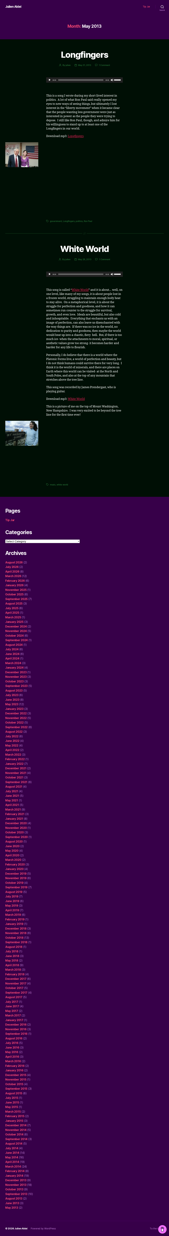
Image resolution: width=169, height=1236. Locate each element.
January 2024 (14, 667)
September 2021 (16, 782)
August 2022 (14, 731)
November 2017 (15, 983)
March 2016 (13, 1061)
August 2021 (13, 786)
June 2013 (12, 1203)
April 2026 (12, 571)
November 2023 (16, 676)
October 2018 (14, 937)
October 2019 (14, 882)
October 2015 (14, 1084)
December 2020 (16, 823)
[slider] (117, 79)
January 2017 (14, 1020)
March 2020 (13, 859)
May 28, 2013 (84, 259)
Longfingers (84, 54)
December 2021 (15, 768)
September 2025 (16, 599)
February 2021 (14, 814)
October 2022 (14, 722)
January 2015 (14, 1120)
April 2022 (12, 750)
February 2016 (15, 1066)
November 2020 (16, 828)
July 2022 (11, 736)
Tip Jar (146, 6)
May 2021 (11, 800)
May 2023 (11, 704)
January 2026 (14, 585)
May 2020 (11, 850)
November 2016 (16, 1029)
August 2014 (13, 1143)
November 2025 (16, 590)
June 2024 (12, 654)
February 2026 (15, 580)
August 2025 (14, 603)
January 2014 (14, 1175)
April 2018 (12, 965)
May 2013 (11, 1207)
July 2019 (11, 896)
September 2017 (16, 992)
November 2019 (16, 878)
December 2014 (16, 1125)
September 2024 (16, 640)
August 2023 (14, 690)
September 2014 (16, 1139)
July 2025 (11, 608)
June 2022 (12, 741)
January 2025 (14, 622)
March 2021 (13, 809)
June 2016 (12, 1047)
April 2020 (12, 855)
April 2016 (12, 1056)
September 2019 (16, 887)
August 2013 (13, 1198)
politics (79, 221)
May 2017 (11, 1011)
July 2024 (12, 649)
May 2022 (11, 745)
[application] (84, 80)
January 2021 (14, 818)
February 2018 (15, 974)
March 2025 (13, 617)
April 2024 (12, 658)
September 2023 (16, 686)
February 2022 (15, 759)
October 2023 (14, 681)
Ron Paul (88, 221)
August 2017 (13, 997)
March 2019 (13, 914)
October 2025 (14, 594)
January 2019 (14, 924)
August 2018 (13, 947)
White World (84, 249)
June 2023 (12, 699)
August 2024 (14, 644)
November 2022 (16, 718)
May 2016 (11, 1052)
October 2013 (14, 1189)
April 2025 (12, 612)
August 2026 (14, 562)
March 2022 (13, 754)
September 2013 (16, 1194)
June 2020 (12, 846)
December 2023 (16, 672)
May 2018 (11, 960)
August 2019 (13, 892)
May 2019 (11, 905)
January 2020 (14, 869)
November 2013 (15, 1185)
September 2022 (16, 727)
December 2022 (16, 713)
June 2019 (12, 901)
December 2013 (15, 1180)
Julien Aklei (13, 6)
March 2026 (13, 576)
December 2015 (15, 1075)
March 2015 (13, 1111)
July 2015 (11, 1097)
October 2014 (14, 1134)
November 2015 (15, 1079)
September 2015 (16, 1088)
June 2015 (12, 1102)
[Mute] (112, 80)
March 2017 (13, 1015)
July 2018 (11, 951)
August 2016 (13, 1038)
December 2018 (16, 928)
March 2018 (13, 969)
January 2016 (14, 1070)
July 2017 (11, 1001)
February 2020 (15, 864)
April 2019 (12, 910)
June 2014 (12, 1152)
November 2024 (16, 631)
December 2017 (15, 978)
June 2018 (12, 956)
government (56, 221)
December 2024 (16, 626)
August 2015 (13, 1093)
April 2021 (12, 805)
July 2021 (11, 791)
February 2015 (14, 1116)
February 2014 (15, 1171)
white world (62, 484)
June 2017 (12, 1006)
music (53, 484)
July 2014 (11, 1148)
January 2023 (14, 709)
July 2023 (11, 695)
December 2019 (16, 873)
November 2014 (16, 1130)
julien (68, 65)
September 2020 (16, 837)
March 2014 (13, 1166)
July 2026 (12, 567)
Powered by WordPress (43, 1228)
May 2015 (11, 1107)
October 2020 (14, 832)
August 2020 (14, 841)
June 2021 (12, 795)
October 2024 (14, 635)
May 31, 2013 (84, 65)
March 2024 (13, 663)
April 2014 (12, 1162)
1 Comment (104, 65)
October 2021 (14, 777)
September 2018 (16, 942)
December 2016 (16, 1024)
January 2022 (14, 763)
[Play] (49, 80)
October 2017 (14, 988)
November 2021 (15, 773)
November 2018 (16, 933)
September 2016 (16, 1033)
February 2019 (15, 919)
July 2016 (11, 1043)
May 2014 (11, 1157)
